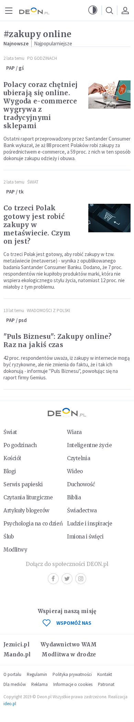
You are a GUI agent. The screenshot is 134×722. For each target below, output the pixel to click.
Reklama (39, 684)
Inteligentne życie (89, 445)
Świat (32, 182)
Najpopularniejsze (53, 43)
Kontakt (104, 674)
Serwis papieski (23, 484)
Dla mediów (14, 684)
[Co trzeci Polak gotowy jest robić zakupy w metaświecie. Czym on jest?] (109, 218)
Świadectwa (82, 510)
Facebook (53, 578)
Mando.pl (17, 654)
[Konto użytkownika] (125, 10)
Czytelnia (78, 458)
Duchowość (81, 484)
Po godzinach (42, 58)
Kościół (12, 458)
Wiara (74, 432)
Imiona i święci (85, 536)
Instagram (80, 578)
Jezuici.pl (16, 644)
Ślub (8, 536)
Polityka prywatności (72, 674)
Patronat (106, 684)
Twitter (67, 578)
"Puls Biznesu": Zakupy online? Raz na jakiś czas (57, 340)
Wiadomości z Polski (48, 310)
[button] (93, 10)
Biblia (74, 497)
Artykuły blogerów (26, 510)
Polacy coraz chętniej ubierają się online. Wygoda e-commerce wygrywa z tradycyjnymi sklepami (40, 105)
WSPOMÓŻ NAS (73, 623)
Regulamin (37, 674)
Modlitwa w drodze (69, 654)
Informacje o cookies (72, 684)
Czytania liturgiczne (28, 497)
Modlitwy (15, 549)
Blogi (9, 471)
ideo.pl (9, 704)
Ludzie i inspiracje (89, 523)
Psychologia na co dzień (33, 523)
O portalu (12, 674)
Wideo (75, 471)
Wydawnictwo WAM (69, 644)
